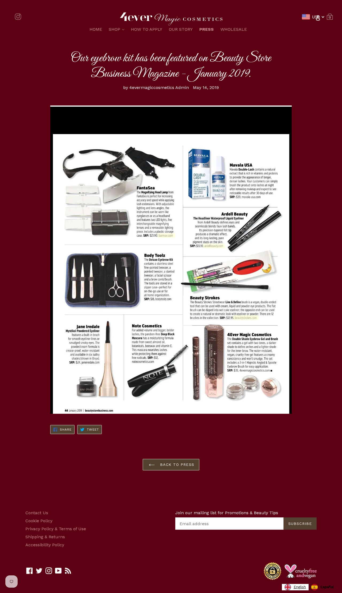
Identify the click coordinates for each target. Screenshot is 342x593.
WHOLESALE (233, 29)
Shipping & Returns (45, 536)
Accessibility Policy (44, 544)
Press (206, 29)
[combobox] (295, 587)
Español (327, 587)
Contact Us (36, 512)
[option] (323, 587)
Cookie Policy (38, 520)
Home (96, 29)
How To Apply (146, 29)
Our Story (181, 29)
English (300, 587)
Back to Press (176, 464)
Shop (118, 29)
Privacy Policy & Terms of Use (55, 528)
